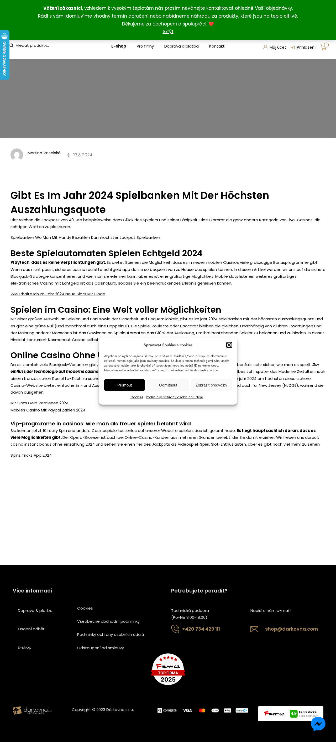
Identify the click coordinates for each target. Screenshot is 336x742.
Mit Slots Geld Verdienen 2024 (39, 403)
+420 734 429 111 (201, 629)
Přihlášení (306, 47)
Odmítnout (168, 385)
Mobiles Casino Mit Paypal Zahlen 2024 (47, 410)
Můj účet (278, 47)
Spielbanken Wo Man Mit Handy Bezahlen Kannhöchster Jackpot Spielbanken (85, 237)
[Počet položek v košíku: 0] (324, 46)
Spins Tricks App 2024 (31, 455)
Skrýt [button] (168, 31)
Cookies (136, 397)
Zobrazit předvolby (211, 385)
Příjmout (124, 385)
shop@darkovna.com (291, 629)
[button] (229, 345)
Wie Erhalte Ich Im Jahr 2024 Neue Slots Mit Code (57, 294)
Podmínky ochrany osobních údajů (174, 397)
